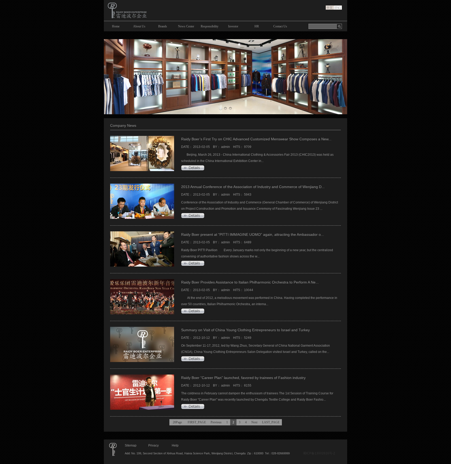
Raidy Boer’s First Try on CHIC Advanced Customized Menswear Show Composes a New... (256, 139)
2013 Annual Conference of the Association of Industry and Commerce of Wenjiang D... (253, 187)
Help (175, 445)
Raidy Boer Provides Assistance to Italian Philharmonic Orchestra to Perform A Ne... (250, 282)
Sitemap (131, 445)
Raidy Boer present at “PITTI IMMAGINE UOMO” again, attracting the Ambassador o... (252, 234)
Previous (216, 422)
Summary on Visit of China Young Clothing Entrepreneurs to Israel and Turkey (245, 330)
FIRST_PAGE (197, 422)
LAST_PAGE (271, 422)
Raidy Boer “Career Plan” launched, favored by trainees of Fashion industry (243, 378)
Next (254, 422)
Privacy (153, 445)
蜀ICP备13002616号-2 (319, 453)
